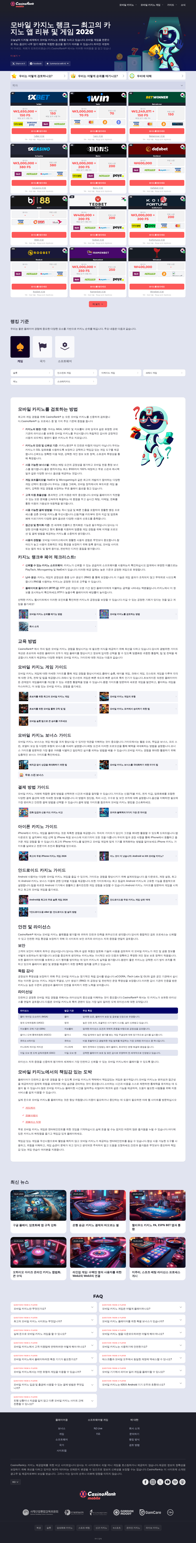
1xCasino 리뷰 (39, 187)
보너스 (61, 1428)
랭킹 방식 (134, 1439)
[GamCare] (150, 1512)
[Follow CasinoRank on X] (160, 1482)
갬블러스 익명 (33, 1121)
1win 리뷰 (98, 136)
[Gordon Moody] (123, 1512)
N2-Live (98, 1428)
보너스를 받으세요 (39, 131)
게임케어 (30, 1107)
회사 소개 (134, 1428)
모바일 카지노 (126, 4)
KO (14, 1481)
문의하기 (134, 1434)
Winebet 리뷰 (157, 291)
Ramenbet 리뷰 (98, 291)
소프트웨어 (61, 1439)
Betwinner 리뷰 (157, 136)
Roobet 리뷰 (39, 291)
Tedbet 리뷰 (98, 239)
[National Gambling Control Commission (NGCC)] (40, 1512)
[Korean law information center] (74, 1512)
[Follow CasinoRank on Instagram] (153, 1482)
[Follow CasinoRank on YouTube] (168, 1482)
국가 (61, 1445)
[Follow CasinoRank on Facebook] (145, 1482)
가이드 (170, 4)
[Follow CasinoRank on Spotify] (175, 1482)
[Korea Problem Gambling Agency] (98, 1512)
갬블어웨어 (31, 1115)
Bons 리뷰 (98, 187)
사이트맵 (62, 1450)
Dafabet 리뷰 (156, 187)
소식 (183, 4)
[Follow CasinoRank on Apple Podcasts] (182, 1482)
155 (98, 1434)
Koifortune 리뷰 (157, 239)
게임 (61, 1434)
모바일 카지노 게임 (150, 4)
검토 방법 (134, 1445)
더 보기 (96, 304)
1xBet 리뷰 (39, 136)
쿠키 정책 (98, 1538)
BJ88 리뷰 (39, 239)
